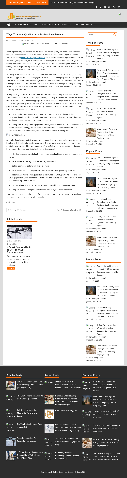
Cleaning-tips (35, 25)
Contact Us (90, 25)
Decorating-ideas (49, 25)
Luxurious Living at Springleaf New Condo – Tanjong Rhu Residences (80, 2)
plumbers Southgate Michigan (32, 57)
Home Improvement (21, 25)
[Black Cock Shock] (9, 24)
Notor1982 (30, 40)
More (82, 25)
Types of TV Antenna (18, 210)
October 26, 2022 (15, 241)
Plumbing (11, 202)
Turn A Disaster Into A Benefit (69, 210)
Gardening (62, 25)
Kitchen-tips (74, 25)
